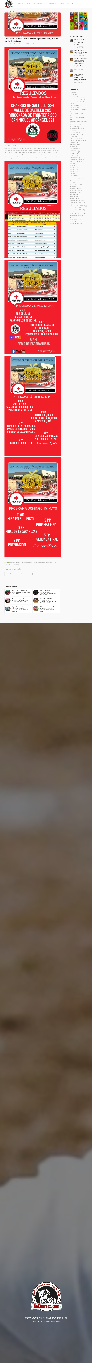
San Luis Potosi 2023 (76, 208)
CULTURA (72, 146)
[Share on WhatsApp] (32, 574)
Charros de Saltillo (19, 43)
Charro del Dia (74, 125)
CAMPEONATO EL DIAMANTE (78, 113)
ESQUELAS (73, 154)
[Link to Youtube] (10, 12)
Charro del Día (74, 123)
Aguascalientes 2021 (76, 98)
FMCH (71, 165)
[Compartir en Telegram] (43, 574)
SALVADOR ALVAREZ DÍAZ (77, 206)
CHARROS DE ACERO (76, 129)
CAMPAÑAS (73, 107)
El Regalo (35, 562)
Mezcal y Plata (74, 188)
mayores (72, 186)
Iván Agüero (73, 175)
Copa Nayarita (74, 144)
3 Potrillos (73, 92)
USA (71, 217)
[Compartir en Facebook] (10, 574)
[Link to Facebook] (5, 12)
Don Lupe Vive (74, 148)
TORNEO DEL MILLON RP (77, 213)
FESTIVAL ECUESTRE (76, 161)
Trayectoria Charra (75, 215)
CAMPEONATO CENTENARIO (78, 109)
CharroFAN (36, 43)
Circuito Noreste (75, 138)
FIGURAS (72, 163)
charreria (12, 562)
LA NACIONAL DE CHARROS (78, 179)
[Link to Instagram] (7, 12)
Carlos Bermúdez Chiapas (78, 121)
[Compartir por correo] (55, 574)
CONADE (72, 142)
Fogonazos (73, 167)
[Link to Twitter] (13, 12)
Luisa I (72, 182)
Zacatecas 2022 (75, 223)
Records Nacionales (76, 200)
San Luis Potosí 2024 (76, 210)
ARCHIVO (72, 103)
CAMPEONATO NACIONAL (77, 117)
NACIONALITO (74, 192)
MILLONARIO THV (75, 190)
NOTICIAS (72, 196)
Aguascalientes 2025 (76, 101)
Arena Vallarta (74, 105)
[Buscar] (72, 4)
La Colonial (73, 177)
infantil (72, 173)
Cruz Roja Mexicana (26, 562)
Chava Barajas (74, 132)
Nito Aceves (73, 194)
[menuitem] (10, 4)
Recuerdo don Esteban (77, 202)
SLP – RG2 (72, 211)
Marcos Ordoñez (75, 184)
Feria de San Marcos (76, 159)
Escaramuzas (74, 152)
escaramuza (41, 562)
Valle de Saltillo (14, 564)
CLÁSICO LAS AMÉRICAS (77, 140)
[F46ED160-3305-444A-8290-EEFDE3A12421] (32, 24)
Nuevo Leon (73, 198)
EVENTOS (27, 43)
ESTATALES (73, 156)
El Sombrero (73, 150)
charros (18, 562)
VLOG (71, 221)
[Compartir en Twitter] (21, 574)
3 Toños (72, 94)
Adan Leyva (73, 96)
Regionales (73, 204)
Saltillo (48, 562)
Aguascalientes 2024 (76, 100)
